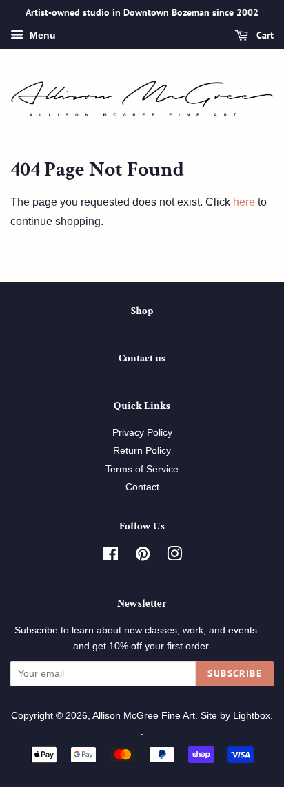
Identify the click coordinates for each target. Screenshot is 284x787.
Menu (41, 35)
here (244, 202)
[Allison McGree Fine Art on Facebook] (111, 557)
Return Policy (142, 450)
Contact (142, 487)
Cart (264, 35)
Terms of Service (142, 469)
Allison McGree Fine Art (143, 716)
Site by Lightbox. (237, 716)
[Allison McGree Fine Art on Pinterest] (142, 557)
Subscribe (234, 673)
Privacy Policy (142, 433)
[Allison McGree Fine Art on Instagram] (174, 557)
